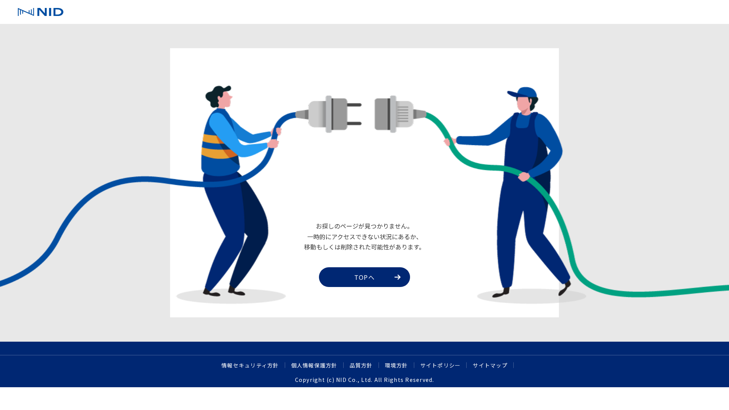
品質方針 (361, 365)
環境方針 (396, 365)
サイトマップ (490, 365)
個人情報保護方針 (314, 365)
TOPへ (364, 277)
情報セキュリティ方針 (250, 365)
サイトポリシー (440, 365)
